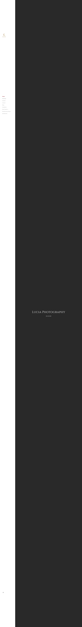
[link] (4, 35)
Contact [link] (3, 102)
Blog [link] (3, 105)
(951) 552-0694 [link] (48, 316)
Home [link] (3, 96)
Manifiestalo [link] (4, 113)
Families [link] (4, 100)
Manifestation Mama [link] (6, 111)
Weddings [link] (4, 98)
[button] (8, 109)
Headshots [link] (4, 107)
